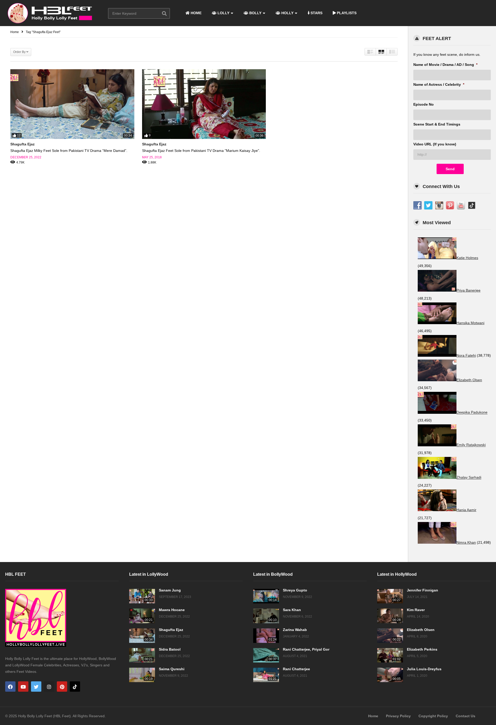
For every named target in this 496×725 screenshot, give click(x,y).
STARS (315, 13)
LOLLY (222, 13)
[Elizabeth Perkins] (390, 655)
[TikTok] (75, 686)
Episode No (423, 104)
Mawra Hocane (172, 610)
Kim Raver (416, 610)
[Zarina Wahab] (266, 635)
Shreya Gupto (295, 590)
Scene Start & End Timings (436, 124)
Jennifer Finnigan (422, 590)
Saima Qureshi (171, 669)
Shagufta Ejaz (22, 144)
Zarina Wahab (295, 630)
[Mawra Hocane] (142, 616)
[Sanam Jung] (142, 596)
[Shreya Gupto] (266, 596)
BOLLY (254, 13)
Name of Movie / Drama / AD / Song (445, 65)
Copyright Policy (433, 716)
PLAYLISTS (346, 13)
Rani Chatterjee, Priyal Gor (306, 649)
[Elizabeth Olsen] (390, 635)
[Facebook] (10, 686)
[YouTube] (23, 686)
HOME (196, 13)
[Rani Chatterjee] (266, 675)
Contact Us (465, 716)
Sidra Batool (170, 649)
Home (373, 716)
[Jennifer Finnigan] (390, 596)
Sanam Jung (170, 590)
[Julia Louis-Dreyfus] (390, 675)
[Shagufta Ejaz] (72, 104)
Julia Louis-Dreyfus (424, 669)
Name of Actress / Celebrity (438, 84)
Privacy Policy (398, 716)
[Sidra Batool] (142, 655)
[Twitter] (36, 686)
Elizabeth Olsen (421, 630)
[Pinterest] (62, 686)
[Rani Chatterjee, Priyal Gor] (266, 655)
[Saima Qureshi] (142, 675)
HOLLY (286, 13)
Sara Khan (292, 610)
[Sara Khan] (266, 616)
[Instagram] (49, 686)
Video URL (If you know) (434, 144)
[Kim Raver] (390, 616)
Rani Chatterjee (296, 669)
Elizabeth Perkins (422, 649)
